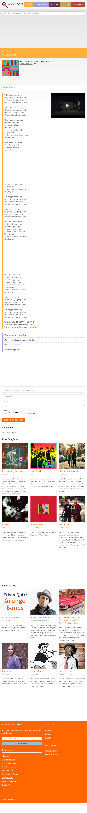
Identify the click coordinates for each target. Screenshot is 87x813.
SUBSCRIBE (22, 743)
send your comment (13, 420)
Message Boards (51, 751)
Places (54, 4)
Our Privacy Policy (9, 763)
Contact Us (6, 785)
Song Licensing (7, 778)
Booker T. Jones (66, 671)
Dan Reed (6, 671)
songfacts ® (9, 88)
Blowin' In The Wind (68, 471)
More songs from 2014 (12, 345)
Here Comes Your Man (13, 471)
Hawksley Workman (40, 617)
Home (28, 4)
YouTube (48, 738)
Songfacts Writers (51, 754)
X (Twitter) (48, 734)
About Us (5, 756)
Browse (77, 4)
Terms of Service (8, 760)
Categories (41, 4)
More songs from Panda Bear (15, 335)
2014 (51, 61)
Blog (65, 4)
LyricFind (33, 327)
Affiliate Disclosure (9, 781)
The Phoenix (65, 524)
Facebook (48, 730)
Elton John (35, 671)
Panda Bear (11, 54)
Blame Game (36, 524)
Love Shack (35, 471)
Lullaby (5, 524)
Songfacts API (7, 770)
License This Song (26, 64)
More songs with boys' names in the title (19, 340)
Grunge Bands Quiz (11, 617)
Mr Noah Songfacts (11, 350)
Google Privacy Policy (10, 767)
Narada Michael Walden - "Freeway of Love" (71, 618)
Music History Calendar (11, 774)
